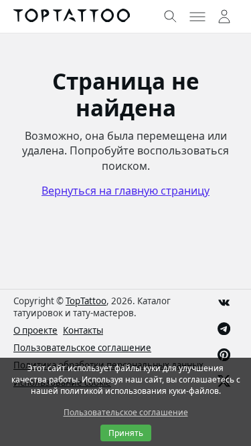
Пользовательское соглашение (82, 348)
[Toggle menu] (197, 16)
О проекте (35, 330)
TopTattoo (86, 301)
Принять (125, 433)
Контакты (83, 330)
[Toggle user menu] (224, 16)
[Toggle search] (170, 16)
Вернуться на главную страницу (125, 190)
